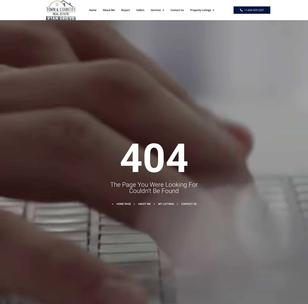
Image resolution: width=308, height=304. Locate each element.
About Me (109, 10)
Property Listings (200, 10)
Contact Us (177, 10)
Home (92, 10)
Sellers (140, 10)
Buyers (125, 10)
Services (156, 10)
